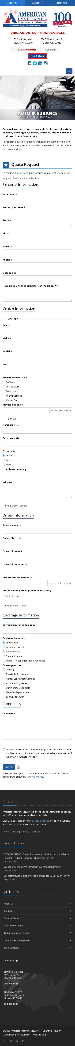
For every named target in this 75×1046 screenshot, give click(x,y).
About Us (9, 903)
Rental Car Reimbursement (20, 678)
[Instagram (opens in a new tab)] (45, 63)
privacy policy (37, 776)
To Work (10, 382)
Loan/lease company (15, 469)
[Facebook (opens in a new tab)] (29, 63)
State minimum (14, 656)
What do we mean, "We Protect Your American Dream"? (33, 868)
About (36, 3)
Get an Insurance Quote (16, 932)
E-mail (7, 246)
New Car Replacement (17, 692)
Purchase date (11, 438)
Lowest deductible (15, 647)
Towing (10, 669)
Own (8, 464)
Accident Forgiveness (17, 683)
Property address (14, 207)
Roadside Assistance (17, 674)
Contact (61, 3)
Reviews (20, 49)
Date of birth (12, 538)
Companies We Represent (18, 940)
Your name (10, 194)
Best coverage (13, 651)
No (17, 596)
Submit (9, 767)
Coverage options (13, 665)
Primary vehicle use (15, 377)
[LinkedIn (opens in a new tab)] (40, 63)
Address (7, 482)
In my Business (14, 395)
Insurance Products (14, 925)
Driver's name (12, 525)
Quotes (11, 3)
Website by (40, 1034)
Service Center (12, 918)
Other (25, 660)
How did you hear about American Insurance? (30, 285)
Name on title (11, 424)
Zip (6, 233)
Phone (8, 259)
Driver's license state (15, 564)
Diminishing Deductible (18, 687)
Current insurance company (19, 624)
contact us (15, 149)
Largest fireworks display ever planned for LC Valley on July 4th (37, 877)
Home (6, 831)
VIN (4, 364)
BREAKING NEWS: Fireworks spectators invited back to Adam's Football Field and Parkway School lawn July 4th (36, 858)
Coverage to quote (14, 638)
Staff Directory (11, 947)
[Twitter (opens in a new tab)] (35, 63)
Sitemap (36, 831)
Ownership (9, 451)
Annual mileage (13, 404)
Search (52, 49)
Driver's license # (12, 551)
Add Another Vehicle (16, 505)
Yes (8, 596)
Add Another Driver (16, 605)
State (7, 220)
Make (7, 338)
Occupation (10, 272)
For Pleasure (13, 386)
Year (6, 325)
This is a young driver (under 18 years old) (27, 590)
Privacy (57, 1030)
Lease (9, 455)
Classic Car (12, 400)
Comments (9, 713)
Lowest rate (12, 642)
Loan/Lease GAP (15, 696)
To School (11, 391)
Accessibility (23, 1034)
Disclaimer (8, 1034)
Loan (8, 460)
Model (7, 351)
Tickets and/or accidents (17, 577)
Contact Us (9, 911)
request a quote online (41, 820)
